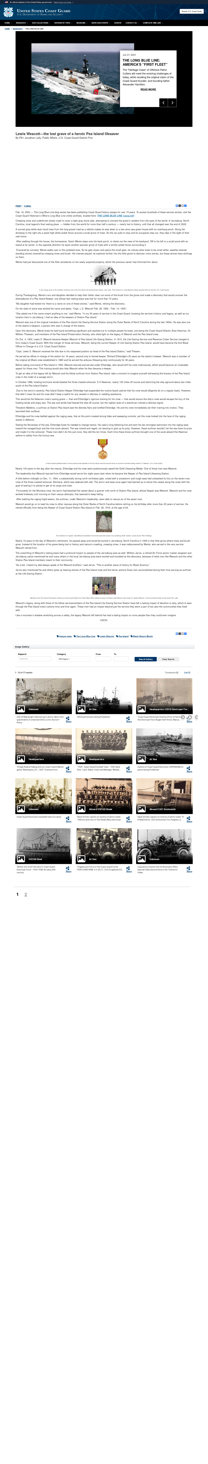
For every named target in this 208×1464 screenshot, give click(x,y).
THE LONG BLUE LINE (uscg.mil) (115, 215)
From (98, 654)
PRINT (19, 206)
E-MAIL (27, 206)
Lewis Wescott (107, 636)
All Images (63, 659)
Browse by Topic (62, 23)
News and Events (100, 23)
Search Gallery (146, 659)
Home (7, 23)
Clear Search (168, 659)
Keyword (22, 654)
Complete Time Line (152, 23)
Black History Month (143, 636)
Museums (81, 23)
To (115, 654)
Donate (117, 23)
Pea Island (124, 636)
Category (61, 654)
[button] (64, 2)
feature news (65, 636)
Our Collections (40, 23)
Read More (123, 96)
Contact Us (131, 23)
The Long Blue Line (85, 636)
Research (21, 23)
